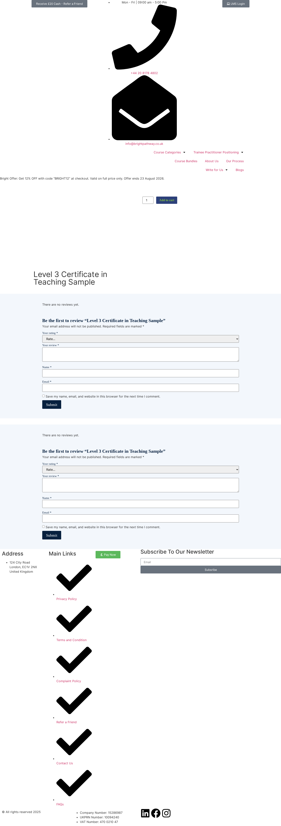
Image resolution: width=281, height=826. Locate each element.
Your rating (50, 333)
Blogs (240, 170)
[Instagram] (166, 813)
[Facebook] (156, 813)
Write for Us (214, 170)
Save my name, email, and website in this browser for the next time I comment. (103, 396)
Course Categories (167, 152)
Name (47, 367)
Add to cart (166, 200)
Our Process (235, 161)
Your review (50, 345)
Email (46, 381)
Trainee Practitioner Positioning (216, 152)
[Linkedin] (145, 813)
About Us (211, 161)
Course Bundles (186, 161)
